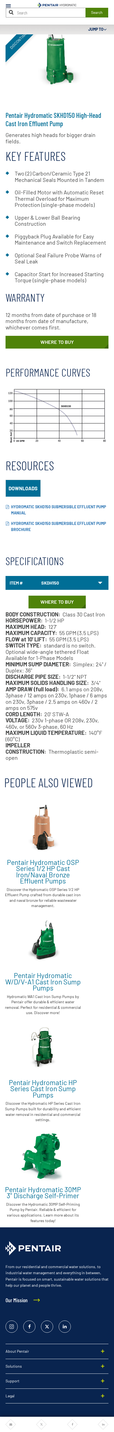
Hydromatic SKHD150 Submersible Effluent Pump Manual (58, 510)
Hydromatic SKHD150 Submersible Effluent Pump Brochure (58, 526)
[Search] (11, 12)
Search (97, 12)
